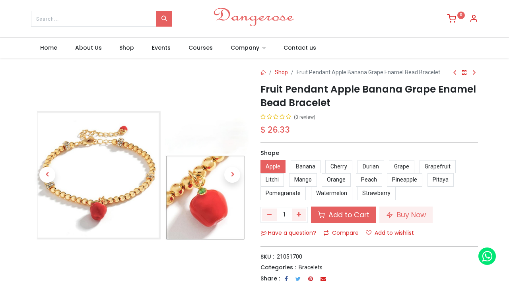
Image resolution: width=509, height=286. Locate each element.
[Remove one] (269, 215)
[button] (47, 175)
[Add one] (299, 215)
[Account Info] (473, 19)
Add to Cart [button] (347, 215)
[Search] (164, 19)
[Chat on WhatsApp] (487, 256)
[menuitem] (48, 48)
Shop (281, 72)
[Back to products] (464, 73)
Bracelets (310, 267)
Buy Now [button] (410, 215)
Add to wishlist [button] (394, 233)
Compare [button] (345, 233)
